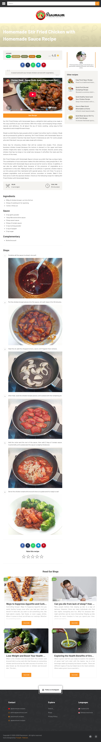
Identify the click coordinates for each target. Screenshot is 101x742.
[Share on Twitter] (28, 65)
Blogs (50, 712)
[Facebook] (90, 736)
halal (38, 56)
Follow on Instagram (52, 690)
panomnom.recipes (17, 716)
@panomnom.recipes (17, 708)
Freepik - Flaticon (22, 738)
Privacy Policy (52, 716)
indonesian (16, 56)
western (24, 56)
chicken (32, 56)
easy (8, 56)
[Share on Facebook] (22, 65)
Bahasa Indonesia (86, 712)
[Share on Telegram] (38, 65)
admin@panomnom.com (19, 712)
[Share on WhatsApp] (33, 65)
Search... (51, 708)
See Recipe (33, 115)
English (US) (84, 708)
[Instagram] (96, 736)
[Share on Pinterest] (43, 65)
